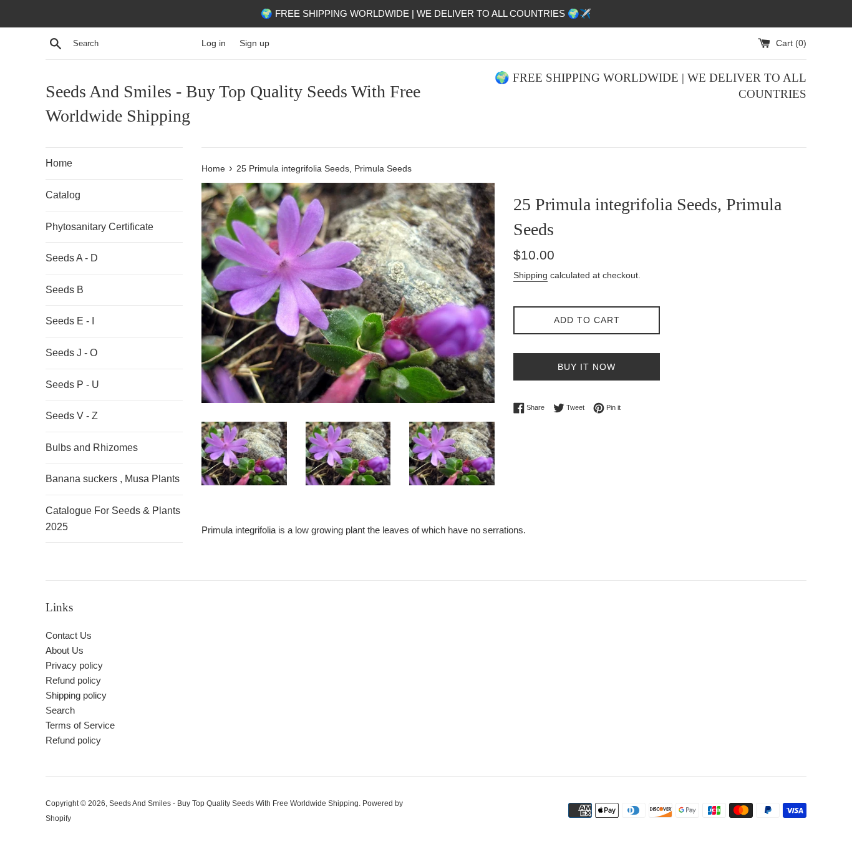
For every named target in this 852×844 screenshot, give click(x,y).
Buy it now (587, 367)
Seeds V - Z (72, 415)
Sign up (254, 43)
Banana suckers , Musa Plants (113, 478)
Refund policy (73, 680)
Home (59, 163)
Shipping (530, 275)
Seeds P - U (72, 384)
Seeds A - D (72, 258)
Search (60, 710)
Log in (213, 43)
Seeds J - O (71, 352)
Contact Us (69, 635)
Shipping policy (76, 695)
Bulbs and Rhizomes (92, 447)
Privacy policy (74, 665)
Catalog (63, 195)
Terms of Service (80, 725)
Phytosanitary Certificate (99, 226)
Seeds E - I (70, 321)
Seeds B (65, 289)
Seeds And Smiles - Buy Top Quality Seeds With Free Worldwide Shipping (233, 103)
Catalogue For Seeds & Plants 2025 (113, 518)
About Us (65, 650)
